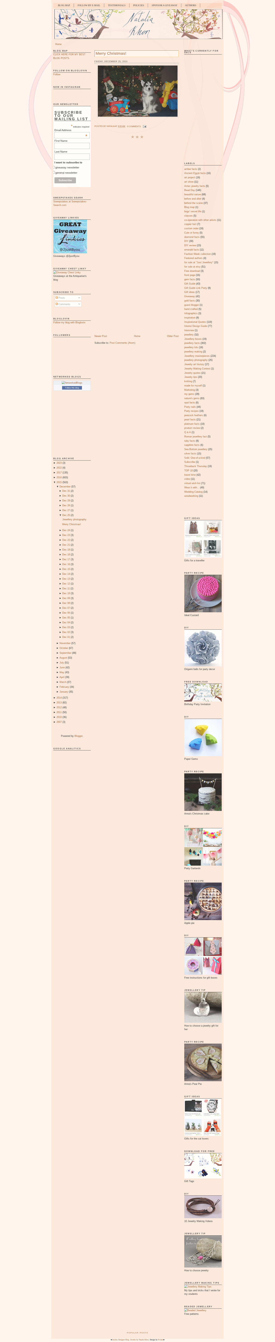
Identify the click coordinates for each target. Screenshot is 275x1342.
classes (188, 215)
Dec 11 (66, 588)
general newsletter (66, 172)
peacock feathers (193, 415)
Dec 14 (66, 574)
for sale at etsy (192, 266)
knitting (188, 381)
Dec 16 (66, 564)
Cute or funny (191, 232)
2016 (59, 477)
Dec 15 (66, 569)
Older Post (173, 336)
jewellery (189, 334)
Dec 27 (66, 510)
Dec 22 (66, 540)
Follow (56, 74)
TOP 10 (188, 470)
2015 (59, 482)
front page (189, 275)
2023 (59, 462)
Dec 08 (66, 603)
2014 (59, 697)
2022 (59, 467)
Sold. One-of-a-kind (194, 457)
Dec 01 (66, 637)
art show (188, 181)
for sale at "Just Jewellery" (198, 262)
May (61, 672)
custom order (191, 228)
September (65, 652)
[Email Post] (144, 126)
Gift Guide (189, 283)
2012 (59, 707)
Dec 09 (66, 598)
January (63, 691)
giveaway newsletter (67, 167)
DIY (186, 241)
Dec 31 (66, 490)
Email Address (70, 130)
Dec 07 (66, 608)
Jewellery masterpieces (197, 355)
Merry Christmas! (71, 524)
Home (58, 44)
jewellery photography (196, 360)
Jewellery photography (74, 519)
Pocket (160, 1340)
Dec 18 (66, 554)
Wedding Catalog (193, 491)
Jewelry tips (190, 377)
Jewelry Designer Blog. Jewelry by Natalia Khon (130, 1340)
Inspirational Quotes (195, 322)
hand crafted (191, 309)
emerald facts (191, 249)
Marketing (189, 389)
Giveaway (189, 296)
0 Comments (134, 126)
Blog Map (64, 5)
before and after (192, 198)
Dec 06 (66, 612)
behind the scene (193, 203)
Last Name (60, 151)
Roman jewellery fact (195, 436)
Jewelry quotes (192, 372)
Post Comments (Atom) (122, 342)
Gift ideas (189, 292)
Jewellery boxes (193, 339)
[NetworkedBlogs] (72, 382)
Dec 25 (66, 515)
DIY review (190, 245)
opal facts (189, 402)
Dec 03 (66, 627)
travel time (190, 474)
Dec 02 (66, 632)
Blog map (189, 207)
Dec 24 (66, 530)
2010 (59, 717)
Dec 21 (66, 544)
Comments (64, 304)
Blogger (78, 736)
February (64, 686)
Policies (138, 5)
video (187, 479)
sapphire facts (192, 445)
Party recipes (191, 411)
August (63, 657)
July (61, 662)
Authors (190, 5)
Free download (192, 271)
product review (192, 428)
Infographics (191, 313)
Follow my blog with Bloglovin (69, 322)
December (65, 486)
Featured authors (193, 258)
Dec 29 (66, 500)
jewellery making (193, 351)
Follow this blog (72, 388)
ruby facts (189, 440)
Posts (61, 297)
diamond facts (192, 237)
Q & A (187, 432)
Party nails (190, 406)
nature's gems (191, 398)
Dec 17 (66, 559)
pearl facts (190, 419)
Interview (189, 330)
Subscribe (189, 462)
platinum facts (192, 423)
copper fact (190, 224)
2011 (59, 712)
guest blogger (191, 305)
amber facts (190, 169)
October (63, 648)
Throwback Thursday (195, 466)
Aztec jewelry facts (194, 186)
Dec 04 (66, 622)
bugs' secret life (192, 211)
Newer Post (100, 336)
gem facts (189, 279)
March (62, 682)
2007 (59, 722)
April (61, 677)
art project (189, 177)
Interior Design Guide (195, 326)
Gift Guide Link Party (195, 288)
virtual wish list (192, 483)
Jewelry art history (194, 364)
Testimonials (117, 5)
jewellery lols (191, 347)
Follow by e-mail (89, 5)
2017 (59, 472)
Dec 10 (66, 593)
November (65, 643)
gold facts (189, 300)
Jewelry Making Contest (197, 368)
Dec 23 (66, 535)
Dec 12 (66, 583)
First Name (61, 140)
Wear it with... (191, 487)
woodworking (191, 495)
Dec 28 (66, 505)
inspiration (189, 317)
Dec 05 (66, 617)
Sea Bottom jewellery (195, 449)
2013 (59, 702)
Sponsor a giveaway (164, 5)
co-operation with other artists (200, 220)
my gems (189, 394)
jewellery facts (192, 343)
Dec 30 (66, 495)
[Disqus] (136, 189)
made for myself (193, 385)
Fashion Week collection (197, 254)
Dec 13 (66, 578)
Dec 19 (66, 549)
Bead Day (189, 190)
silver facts (190, 453)
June (62, 667)
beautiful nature (192, 194)
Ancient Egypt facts (195, 173)
